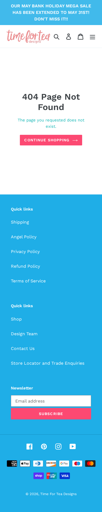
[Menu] (92, 36)
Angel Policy (23, 236)
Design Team (24, 333)
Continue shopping (46, 140)
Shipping (20, 222)
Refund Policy (25, 266)
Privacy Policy (25, 251)
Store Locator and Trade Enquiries (47, 363)
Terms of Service (28, 281)
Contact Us (23, 348)
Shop (16, 319)
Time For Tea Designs (58, 494)
